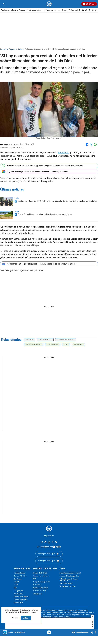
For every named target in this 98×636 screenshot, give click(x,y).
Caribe (20, 49)
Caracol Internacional (21, 597)
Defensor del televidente (41, 576)
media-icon (49, 632)
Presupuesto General (53, 10)
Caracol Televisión (20, 576)
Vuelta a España (74, 10)
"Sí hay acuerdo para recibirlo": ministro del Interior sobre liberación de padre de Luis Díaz (55, 49)
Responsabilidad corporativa (69, 576)
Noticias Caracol (19, 573)
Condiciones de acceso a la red (70, 573)
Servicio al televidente (40, 573)
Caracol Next (18, 603)
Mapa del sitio (37, 594)
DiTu (15, 588)
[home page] (49, 3)
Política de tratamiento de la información (69, 579)
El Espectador (18, 591)
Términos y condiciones (68, 586)
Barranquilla (63, 152)
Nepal (64, 10)
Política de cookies (66, 583)
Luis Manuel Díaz (45, 339)
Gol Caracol (18, 579)
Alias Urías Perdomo (18, 10)
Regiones (12, 49)
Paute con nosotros (39, 591)
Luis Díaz (29, 339)
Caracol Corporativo (20, 600)
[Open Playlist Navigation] (95, 632)
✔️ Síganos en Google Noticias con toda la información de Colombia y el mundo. (41, 264)
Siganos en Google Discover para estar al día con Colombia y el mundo (37, 171)
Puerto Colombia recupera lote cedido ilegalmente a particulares (45, 214)
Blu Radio (3, 49)
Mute (73, 632)
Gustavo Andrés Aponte (35, 10)
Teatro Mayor (18, 594)
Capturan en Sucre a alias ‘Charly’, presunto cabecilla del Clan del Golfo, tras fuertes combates (57, 201)
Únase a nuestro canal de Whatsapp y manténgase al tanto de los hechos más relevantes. (45, 165)
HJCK (16, 585)
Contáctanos (37, 585)
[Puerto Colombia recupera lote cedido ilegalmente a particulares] (6, 215)
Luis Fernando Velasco (65, 339)
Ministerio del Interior (33, 344)
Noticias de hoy (52, 344)
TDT (34, 579)
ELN (66, 344)
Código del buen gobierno (41, 582)
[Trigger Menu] (3, 4)
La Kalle (16, 582)
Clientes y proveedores (40, 588)
